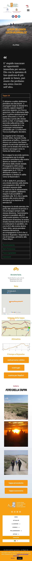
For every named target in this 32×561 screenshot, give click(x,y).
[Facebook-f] (15, 512)
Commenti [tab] (7, 257)
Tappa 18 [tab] (6, 95)
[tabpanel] (16, 170)
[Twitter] (12, 512)
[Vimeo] (19, 16)
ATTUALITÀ (16, 520)
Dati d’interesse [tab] (9, 249)
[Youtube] (16, 16)
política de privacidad (22, 554)
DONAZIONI (16, 537)
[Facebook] (13, 16)
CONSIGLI (15, 527)
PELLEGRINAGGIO (15, 530)
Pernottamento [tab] (9, 245)
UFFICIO (15, 534)
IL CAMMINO (15, 523)
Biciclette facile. (16, 275)
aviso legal (16, 555)
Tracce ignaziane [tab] (9, 253)
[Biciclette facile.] (16, 269)
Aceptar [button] (20, 558)
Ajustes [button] (13, 558)
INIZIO (16, 517)
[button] (28, 10)
